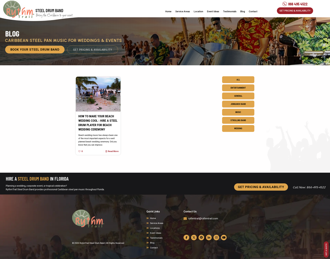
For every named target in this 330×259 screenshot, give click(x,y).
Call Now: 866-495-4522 (309, 187)
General (238, 96)
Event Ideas (155, 233)
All (238, 79)
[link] (88, 218)
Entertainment (238, 88)
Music (238, 112)
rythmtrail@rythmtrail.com (203, 218)
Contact (154, 247)
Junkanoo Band (238, 104)
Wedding (238, 128)
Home (153, 218)
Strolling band (238, 120)
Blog (152, 242)
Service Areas (156, 223)
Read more (113, 151)
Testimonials (156, 238)
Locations (155, 228)
